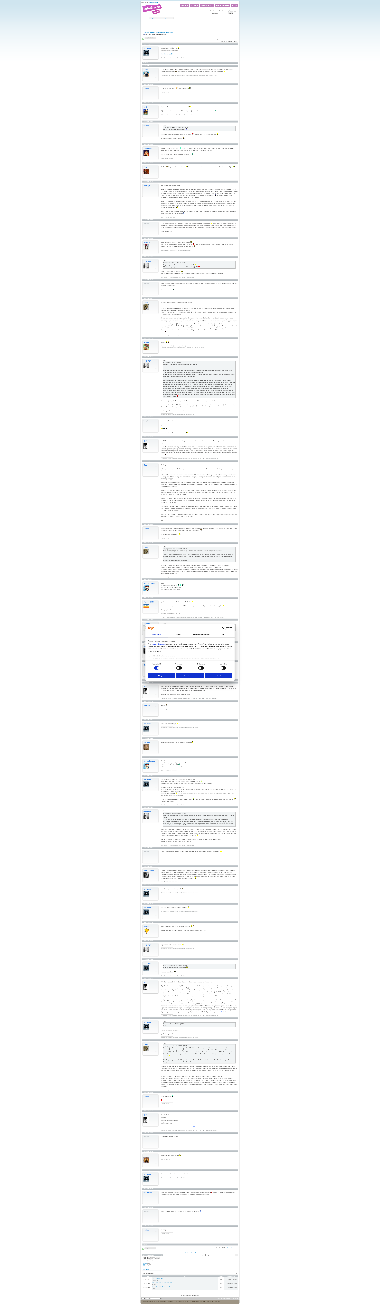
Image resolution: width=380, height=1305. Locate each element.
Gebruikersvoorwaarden (192, 1301)
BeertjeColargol (149, 583)
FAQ (152, 18)
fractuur (146, 88)
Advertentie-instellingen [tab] (201, 634)
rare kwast (147, 48)
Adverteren (172, 1301)
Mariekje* (146, 185)
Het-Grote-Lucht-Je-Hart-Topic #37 (162, 1283)
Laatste (233, 39)
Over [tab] (223, 634)
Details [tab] (178, 634)
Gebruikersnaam (214, 10)
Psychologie (169, 32)
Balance (146, 242)
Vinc (145, 1155)
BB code (145, 1263)
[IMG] (144, 1265)
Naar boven (235, 1298)
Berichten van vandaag (160, 18)
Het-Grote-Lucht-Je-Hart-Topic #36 (155, 34)
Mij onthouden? (233, 11)
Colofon (204, 1301)
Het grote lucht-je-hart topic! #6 (161, 1287)
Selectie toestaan (190, 676)
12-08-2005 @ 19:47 (179, 813)
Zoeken (169, 18)
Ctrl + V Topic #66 (157, 1278)
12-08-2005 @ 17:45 (182, 549)
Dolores (146, 167)
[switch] (179, 668)
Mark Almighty (148, 870)
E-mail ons (219, 1298)
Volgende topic (193, 1252)
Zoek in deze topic (232, 41)
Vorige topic (186, 1252)
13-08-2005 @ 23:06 (179, 1024)
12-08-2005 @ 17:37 (179, 362)
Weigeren (161, 676)
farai (145, 107)
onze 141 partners (159, 644)
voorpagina (151, 2)
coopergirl (147, 261)
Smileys (144, 1264)
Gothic (145, 70)
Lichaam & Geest (160, 32)
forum (156, 2)
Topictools (222, 41)
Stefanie (146, 742)
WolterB (146, 342)
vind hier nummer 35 (166, 54)
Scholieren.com (227, 1298)
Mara (145, 465)
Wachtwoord (215, 13)
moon (145, 302)
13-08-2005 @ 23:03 (182, 965)
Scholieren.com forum (149, 32)
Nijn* (145, 441)
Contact (218, 1301)
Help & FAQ (211, 1301)
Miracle (146, 926)
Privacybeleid (181, 1301)
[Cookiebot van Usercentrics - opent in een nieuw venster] (223, 628)
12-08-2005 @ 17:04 (181, 263)
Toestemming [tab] (156, 634)
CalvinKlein (147, 1193)
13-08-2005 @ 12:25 (182, 1046)
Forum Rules (146, 1269)
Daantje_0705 (148, 602)
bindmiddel (147, 148)
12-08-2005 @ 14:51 (182, 127)
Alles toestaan (218, 676)
